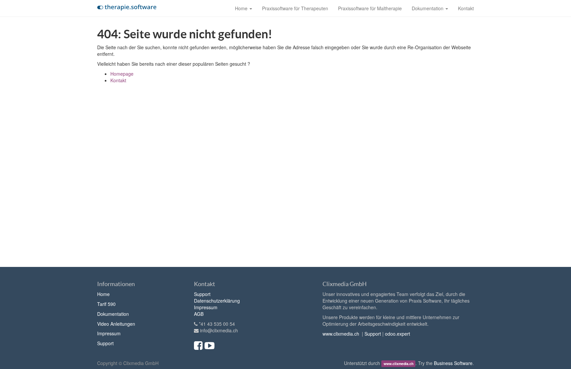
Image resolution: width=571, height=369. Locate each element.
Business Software (453, 363)
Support (105, 343)
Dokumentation (113, 314)
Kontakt (118, 80)
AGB (199, 314)
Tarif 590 (106, 304)
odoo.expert (397, 333)
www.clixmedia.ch (341, 333)
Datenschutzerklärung (217, 300)
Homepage (121, 73)
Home (103, 294)
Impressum (109, 333)
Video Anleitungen (116, 323)
